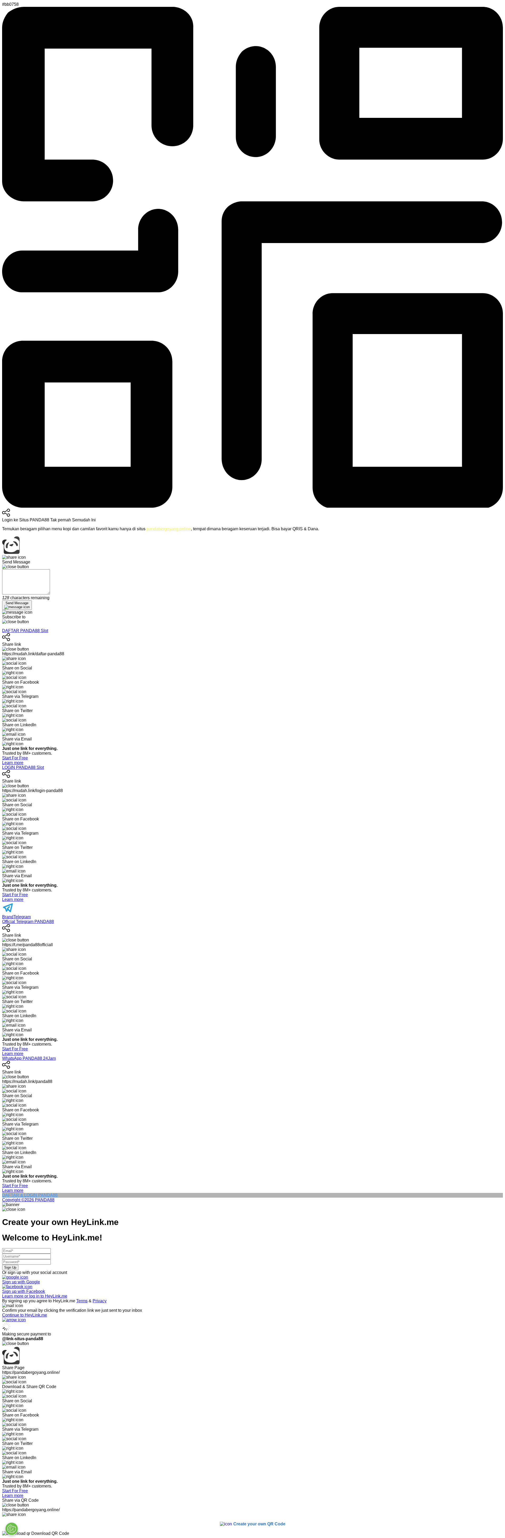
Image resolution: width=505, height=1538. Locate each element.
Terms (82, 1301)
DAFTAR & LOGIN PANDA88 (30, 1195)
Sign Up (10, 1267)
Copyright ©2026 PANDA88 (28, 1200)
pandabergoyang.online (169, 529)
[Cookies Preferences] (11, 1528)
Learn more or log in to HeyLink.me (34, 1296)
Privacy (100, 1301)
